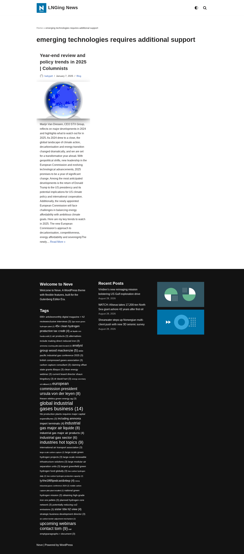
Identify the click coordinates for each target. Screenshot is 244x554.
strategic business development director (62, 514)
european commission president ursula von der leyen (60, 388)
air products (60, 336)
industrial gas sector (58, 437)
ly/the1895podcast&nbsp (57, 480)
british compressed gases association (61, 360)
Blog (79, 76)
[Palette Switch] (196, 7)
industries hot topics (61, 442)
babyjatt (48, 76)
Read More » (57, 241)
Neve (40, 545)
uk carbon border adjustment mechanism (58, 519)
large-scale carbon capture (52, 452)
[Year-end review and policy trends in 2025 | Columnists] (63, 100)
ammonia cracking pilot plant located (56, 346)
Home (40, 28)
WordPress (66, 545)
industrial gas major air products (62, 433)
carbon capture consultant (55, 364)
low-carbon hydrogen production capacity (65, 476)
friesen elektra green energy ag (58, 398)
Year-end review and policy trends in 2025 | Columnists (63, 62)
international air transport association (61, 447)
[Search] (205, 8)
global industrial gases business (61, 405)
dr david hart (62, 378)
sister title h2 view (68, 509)
